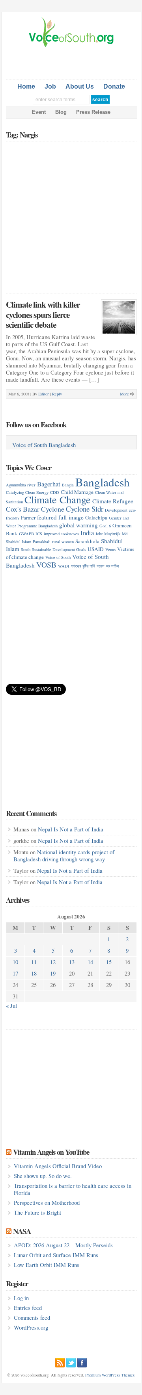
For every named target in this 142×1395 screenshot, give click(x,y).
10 (15, 962)
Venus (110, 549)
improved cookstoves (61, 533)
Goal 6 (105, 526)
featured (47, 517)
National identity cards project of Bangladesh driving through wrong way (63, 855)
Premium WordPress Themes (110, 1375)
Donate (114, 86)
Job (50, 86)
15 (109, 962)
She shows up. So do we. (43, 1176)
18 (34, 973)
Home (26, 86)
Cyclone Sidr (84, 509)
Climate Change (57, 499)
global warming (78, 525)
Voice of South (58, 557)
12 (53, 962)
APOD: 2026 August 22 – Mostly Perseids (63, 1245)
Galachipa (96, 517)
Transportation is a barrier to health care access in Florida (72, 1189)
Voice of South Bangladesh (44, 445)
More (124, 394)
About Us (79, 86)
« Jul (11, 1005)
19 (53, 973)
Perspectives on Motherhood (47, 1202)
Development (116, 510)
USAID (96, 549)
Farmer (28, 517)
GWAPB (26, 533)
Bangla (68, 485)
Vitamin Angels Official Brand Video (58, 1166)
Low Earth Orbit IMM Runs (46, 1265)
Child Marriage (77, 491)
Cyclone (52, 509)
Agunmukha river (21, 485)
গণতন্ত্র (76, 566)
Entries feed (28, 1308)
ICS (39, 533)
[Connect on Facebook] (82, 1361)
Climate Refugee (112, 501)
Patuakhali (41, 541)
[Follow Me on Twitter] (71, 1361)
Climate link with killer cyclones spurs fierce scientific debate (43, 314)
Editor (43, 394)
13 (72, 962)
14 (90, 962)
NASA (22, 1231)
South (25, 549)
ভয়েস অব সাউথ (108, 566)
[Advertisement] (74, 62)
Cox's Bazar (22, 509)
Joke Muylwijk (107, 533)
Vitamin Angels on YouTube (51, 1151)
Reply (57, 394)
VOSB (46, 564)
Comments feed (32, 1317)
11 (34, 962)
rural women (63, 541)
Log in (21, 1298)
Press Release (93, 112)
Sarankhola (87, 541)
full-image (71, 517)
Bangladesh (102, 482)
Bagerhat (48, 483)
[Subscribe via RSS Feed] (60, 1361)
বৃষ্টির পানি (88, 566)
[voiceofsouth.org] (71, 46)
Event (39, 112)
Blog (61, 112)
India (87, 532)
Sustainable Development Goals (59, 549)
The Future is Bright (37, 1212)
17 (15, 973)
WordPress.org (31, 1327)
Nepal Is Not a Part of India (70, 829)
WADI (63, 566)
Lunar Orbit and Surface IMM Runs (56, 1255)
